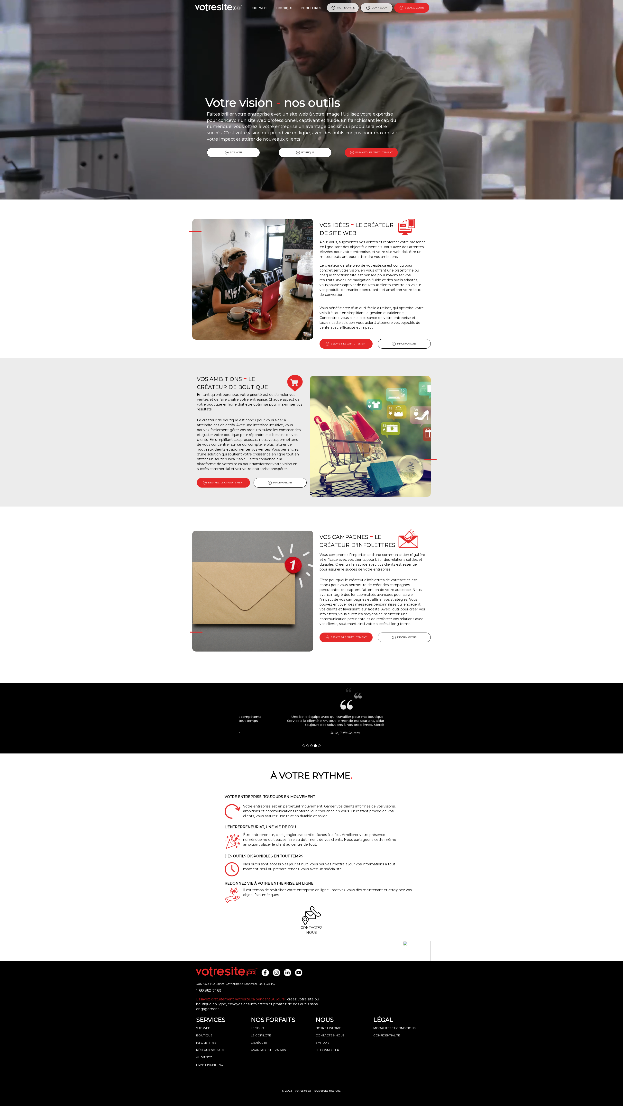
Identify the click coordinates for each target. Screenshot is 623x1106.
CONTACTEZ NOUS (311, 929)
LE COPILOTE (261, 1035)
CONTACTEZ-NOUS (330, 1035)
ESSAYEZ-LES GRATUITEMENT (373, 152)
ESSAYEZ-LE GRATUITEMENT (347, 343)
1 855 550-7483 (208, 990)
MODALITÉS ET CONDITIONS (394, 1028)
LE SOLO (257, 1028)
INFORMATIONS (406, 343)
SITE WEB (259, 8)
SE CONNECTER (327, 1050)
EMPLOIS (322, 1042)
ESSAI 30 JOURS (413, 7)
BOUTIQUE (284, 8)
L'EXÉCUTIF (259, 1042)
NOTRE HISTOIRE (328, 1028)
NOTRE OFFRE (345, 7)
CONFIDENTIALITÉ (386, 1035)
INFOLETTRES (311, 8)
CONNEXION (378, 7)
